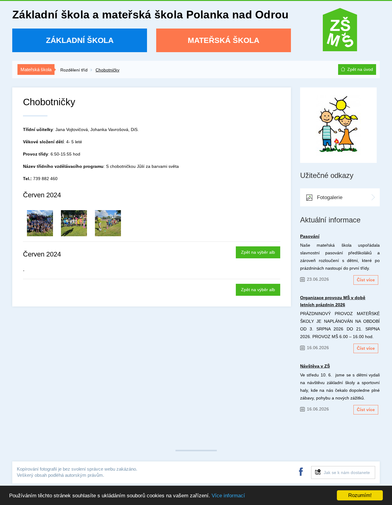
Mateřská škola (223, 40)
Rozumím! (360, 495)
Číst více (366, 279)
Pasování (309, 236)
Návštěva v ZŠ (315, 366)
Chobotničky (107, 69)
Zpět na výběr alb (258, 252)
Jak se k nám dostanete (347, 472)
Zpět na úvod (360, 69)
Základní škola (80, 40)
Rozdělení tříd (74, 69)
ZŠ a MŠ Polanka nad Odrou (340, 32)
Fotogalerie (329, 197)
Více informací (228, 496)
